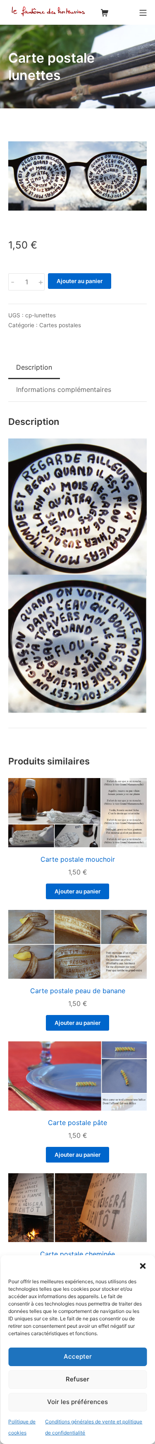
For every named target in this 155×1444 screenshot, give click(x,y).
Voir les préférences (77, 1402)
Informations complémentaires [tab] (63, 389)
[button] (142, 1265)
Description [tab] (34, 367)
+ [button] (40, 282)
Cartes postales (60, 325)
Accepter (78, 1356)
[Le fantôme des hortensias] (49, 12)
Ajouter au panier (80, 281)
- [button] (12, 282)
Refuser (77, 1379)
